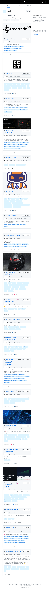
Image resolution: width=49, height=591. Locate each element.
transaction (27, 398)
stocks (26, 144)
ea (16, 436)
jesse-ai (7, 191)
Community (25, 584)
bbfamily (7, 98)
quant (9, 109)
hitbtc (25, 289)
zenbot (13, 215)
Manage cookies (38, 584)
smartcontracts (18, 497)
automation (13, 398)
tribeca (18, 235)
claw (25, 327)
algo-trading (12, 200)
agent (9, 142)
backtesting (23, 146)
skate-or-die (10, 291)
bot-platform (18, 284)
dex (22, 538)
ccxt (6, 73)
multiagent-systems (15, 327)
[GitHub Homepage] (21, 587)
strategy (24, 85)
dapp (18, 566)
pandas (25, 107)
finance (13, 142)
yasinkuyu (8, 299)
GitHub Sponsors (30, 5)
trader (15, 157)
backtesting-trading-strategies (18, 378)
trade (20, 48)
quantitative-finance (11, 146)
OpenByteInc (9, 130)
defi (13, 499)
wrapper (8, 536)
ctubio (7, 272)
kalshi (16, 499)
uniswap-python (10, 527)
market (9, 434)
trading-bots (6, 382)
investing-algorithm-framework (8, 362)
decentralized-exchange (12, 540)
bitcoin (9, 46)
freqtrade (8, 39)
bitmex (16, 289)
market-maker (23, 246)
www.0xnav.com (7, 565)
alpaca (18, 146)
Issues (11, 41)
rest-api (20, 346)
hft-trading (17, 246)
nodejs (5, 224)
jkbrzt (7, 391)
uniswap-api (15, 542)
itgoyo (7, 551)
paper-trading (22, 224)
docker (5, 244)
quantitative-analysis (22, 380)
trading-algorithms (15, 202)
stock (5, 109)
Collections (19, 5)
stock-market (12, 348)
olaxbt (7, 319)
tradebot (24, 497)
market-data (19, 85)
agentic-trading (12, 329)
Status (20, 584)
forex (5, 144)
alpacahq (8, 337)
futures (21, 164)
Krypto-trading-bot (10, 273)
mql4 (28, 436)
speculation (6, 402)
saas (28, 142)
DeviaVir (7, 215)
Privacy (13, 584)
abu (12, 98)
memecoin (6, 90)
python (5, 46)
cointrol (12, 391)
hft (13, 246)
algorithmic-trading (7, 50)
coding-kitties (9, 359)
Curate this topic (36, 23)
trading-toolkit (17, 148)
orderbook (26, 538)
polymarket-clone (7, 501)
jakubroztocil (12, 402)
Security (16, 584)
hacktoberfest (6, 350)
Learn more (35, 34)
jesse (12, 191)
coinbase (23, 142)
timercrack (8, 157)
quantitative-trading (8, 111)
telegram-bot (14, 46)
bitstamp (19, 400)
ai (20, 142)
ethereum (27, 83)
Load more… (17, 578)
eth (19, 538)
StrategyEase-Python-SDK (11, 450)
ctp (24, 164)
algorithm (6, 164)
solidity (27, 566)
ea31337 (6, 441)
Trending (13, 5)
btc (27, 85)
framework (13, 198)
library (11, 83)
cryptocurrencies (15, 48)
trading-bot (21, 46)
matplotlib (13, 109)
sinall (6, 449)
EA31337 (8, 426)
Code (6, 41)
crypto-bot (10, 206)
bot (7, 83)
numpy (21, 107)
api (4, 83)
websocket (25, 346)
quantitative (27, 376)
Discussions (24, 135)
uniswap (22, 540)
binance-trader (9, 301)
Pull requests (17, 41)
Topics (8, 5)
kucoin (5, 291)
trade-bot (6, 329)
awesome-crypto (15, 551)
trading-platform (25, 284)
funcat (16, 509)
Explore (4, 5)
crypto (15, 83)
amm (5, 540)
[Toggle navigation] (2, 2)
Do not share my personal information (24, 585)
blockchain (23, 566)
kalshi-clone (14, 501)
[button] (6, 20)
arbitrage (23, 308)
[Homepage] (24, 2)
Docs (29, 584)
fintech (14, 144)
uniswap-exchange (7, 542)
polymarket (21, 499)
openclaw (18, 329)
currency (26, 536)
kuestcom (8, 483)
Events (24, 5)
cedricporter (9, 509)
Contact (32, 584)
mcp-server (11, 148)
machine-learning (7, 107)
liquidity (12, 497)
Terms (9, 584)
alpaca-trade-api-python (10, 338)
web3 (9, 497)
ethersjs (17, 568)
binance (5, 148)
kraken (12, 289)
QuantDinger (9, 132)
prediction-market (8, 485)
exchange (13, 85)
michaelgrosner (9, 235)
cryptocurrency (7, 48)
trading (22, 83)
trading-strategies (7, 202)
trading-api (6, 538)
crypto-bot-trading (16, 206)
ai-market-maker (15, 319)
